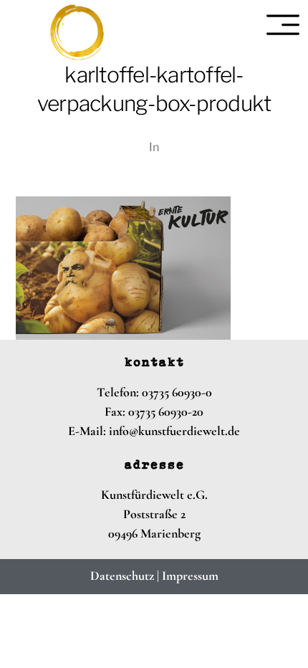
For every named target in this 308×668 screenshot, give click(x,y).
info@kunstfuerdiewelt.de (174, 431)
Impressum (190, 575)
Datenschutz (122, 575)
